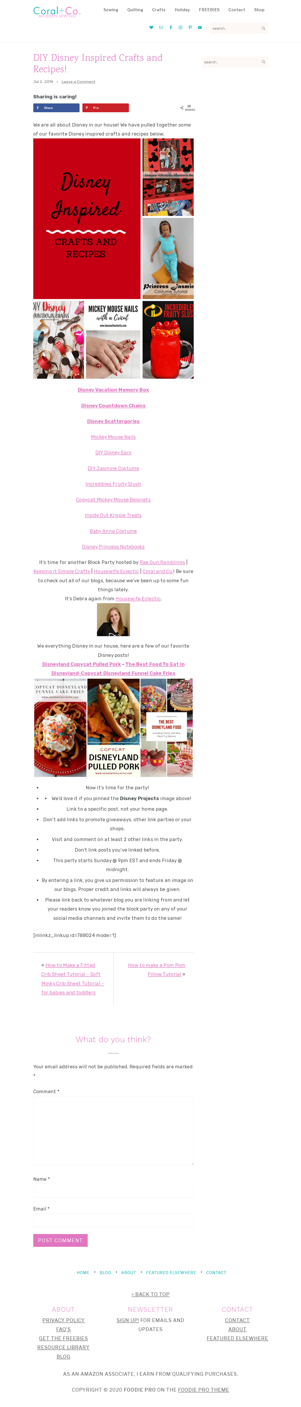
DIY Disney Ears (113, 453)
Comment (46, 1092)
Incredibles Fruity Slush (113, 484)
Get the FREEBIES (63, 1338)
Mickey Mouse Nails (113, 437)
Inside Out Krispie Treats (113, 515)
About (237, 1329)
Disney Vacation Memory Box (113, 390)
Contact (237, 1320)
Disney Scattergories (113, 421)
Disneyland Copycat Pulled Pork (81, 664)
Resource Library (63, 1347)
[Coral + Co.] (57, 14)
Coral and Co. (158, 571)
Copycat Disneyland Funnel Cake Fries (128, 673)
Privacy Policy (63, 1320)
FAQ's (63, 1329)
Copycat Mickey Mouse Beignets (113, 500)
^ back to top (151, 1294)
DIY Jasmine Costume (113, 468)
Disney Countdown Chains (113, 406)
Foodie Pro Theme (203, 1390)
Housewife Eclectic (116, 571)
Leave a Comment (78, 81)
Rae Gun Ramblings (162, 562)
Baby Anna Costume (113, 531)
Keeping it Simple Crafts (61, 571)
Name (41, 1179)
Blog (64, 1356)
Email (41, 1209)
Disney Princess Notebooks (113, 547)
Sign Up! (128, 1320)
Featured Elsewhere (237, 1338)
